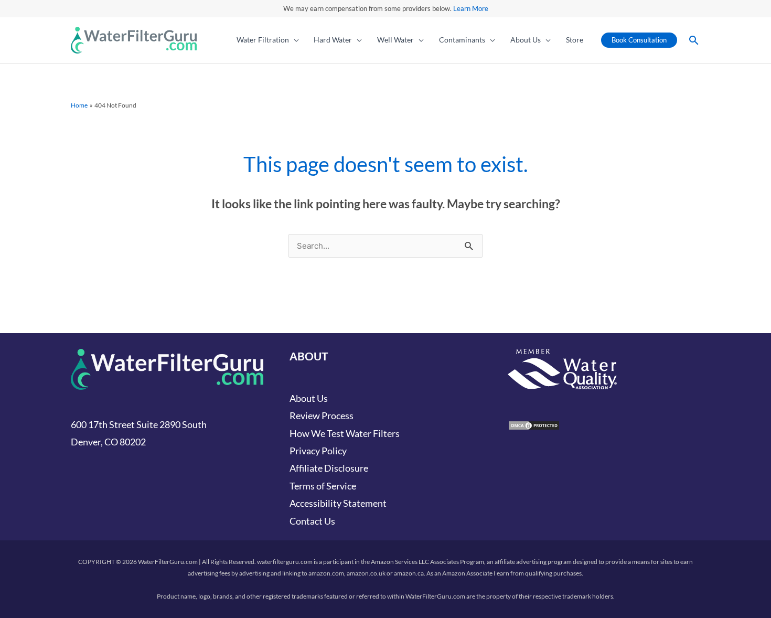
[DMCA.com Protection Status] (534, 424)
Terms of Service (323, 486)
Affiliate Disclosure (329, 468)
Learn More (470, 8)
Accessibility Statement (338, 503)
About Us (309, 398)
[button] (294, 40)
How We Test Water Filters (345, 433)
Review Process (322, 415)
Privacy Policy (318, 450)
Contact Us (312, 521)
